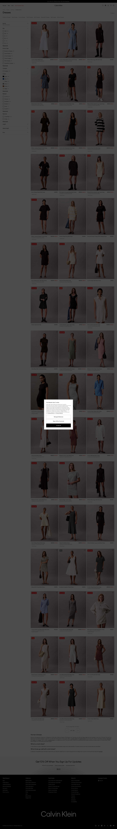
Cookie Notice (51, 413)
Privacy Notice (59, 413)
